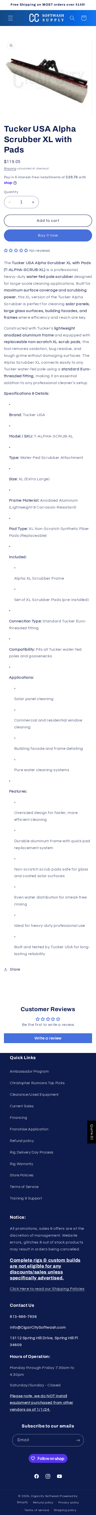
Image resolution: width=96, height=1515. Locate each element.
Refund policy (22, 1141)
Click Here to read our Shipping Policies (47, 1289)
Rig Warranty (21, 1164)
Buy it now (48, 235)
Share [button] (15, 969)
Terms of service (36, 1510)
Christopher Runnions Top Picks (37, 1083)
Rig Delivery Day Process (31, 1152)
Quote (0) (92, 1132)
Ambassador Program (29, 1071)
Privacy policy (68, 1502)
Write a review (48, 1038)
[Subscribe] (77, 1440)
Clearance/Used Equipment (34, 1094)
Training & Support (26, 1198)
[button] (10, 18)
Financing (18, 1118)
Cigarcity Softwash (45, 1496)
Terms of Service (24, 1187)
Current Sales (21, 1106)
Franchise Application (29, 1129)
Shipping (10, 168)
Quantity (11, 192)
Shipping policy (65, 1510)
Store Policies (21, 1175)
